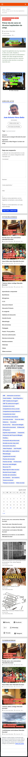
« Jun (3, 513)
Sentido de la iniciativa (9, 475)
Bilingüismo (5, 298)
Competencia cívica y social (11, 409)
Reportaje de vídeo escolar (11, 469)
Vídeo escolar (20, 483)
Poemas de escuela (9, 459)
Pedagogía (5, 328)
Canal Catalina (7, 398)
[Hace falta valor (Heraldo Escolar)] (14, 251)
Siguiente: (13, 141)
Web (3, 190)
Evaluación (21, 432)
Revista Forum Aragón (9, 472)
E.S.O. (5, 230)
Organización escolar (10, 131)
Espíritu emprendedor (9, 432)
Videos (16, 18)
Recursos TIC (7, 467)
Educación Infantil (11, 230)
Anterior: (14, 136)
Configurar (14, 753)
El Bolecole (20, 427)
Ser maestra (6, 477)
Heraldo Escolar (20, 233)
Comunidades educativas (10, 416)
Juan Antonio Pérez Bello (9, 31)
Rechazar (14, 750)
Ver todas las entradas (14, 126)
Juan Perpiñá (17, 448)
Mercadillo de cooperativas (11, 451)
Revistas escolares (7, 341)
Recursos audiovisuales (9, 335)
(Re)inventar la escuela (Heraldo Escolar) (13, 610)
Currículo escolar (8, 419)
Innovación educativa (9, 446)
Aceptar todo (14, 746)
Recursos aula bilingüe (9, 464)
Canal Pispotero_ (18, 398)
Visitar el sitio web (14, 123)
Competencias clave (9, 414)
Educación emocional (9, 427)
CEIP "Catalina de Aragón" (10, 401)
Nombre (4, 179)
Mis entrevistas (6, 325)
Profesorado (17, 461)
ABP (4, 395)
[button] (2, 4)
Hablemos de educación (8, 18)
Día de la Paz (6, 424)
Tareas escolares (8, 480)
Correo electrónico (7, 185)
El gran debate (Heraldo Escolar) (10, 586)
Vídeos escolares (7, 19)
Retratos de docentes (8, 338)
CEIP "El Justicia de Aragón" (11, 403)
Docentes (13, 422)
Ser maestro (15, 477)
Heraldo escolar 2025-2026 (11, 443)
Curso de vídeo (19, 419)
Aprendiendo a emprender (9, 291)
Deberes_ (6, 422)
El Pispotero (6, 430)
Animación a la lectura (13, 395)
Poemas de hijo (7, 461)
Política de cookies (19, 743)
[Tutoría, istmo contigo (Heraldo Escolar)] (14, 273)
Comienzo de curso (8, 406)
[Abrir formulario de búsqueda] (25, 4)
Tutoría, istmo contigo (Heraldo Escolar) (14, 527)
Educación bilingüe (17, 424)
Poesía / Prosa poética (8, 331)
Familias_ (5, 438)
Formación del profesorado (11, 440)
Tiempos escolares (8, 483)
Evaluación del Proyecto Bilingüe (12, 435)
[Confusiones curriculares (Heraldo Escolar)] (14, 720)
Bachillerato (6, 275)
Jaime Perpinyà (7, 448)
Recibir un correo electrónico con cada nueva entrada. (12, 205)
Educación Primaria (8, 232)
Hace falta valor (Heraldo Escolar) (13, 261)
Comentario (5, 159)
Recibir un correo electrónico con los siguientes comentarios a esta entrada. (12, 199)
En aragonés (5, 311)
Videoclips (5, 345)
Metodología (5, 321)
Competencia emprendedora (11, 411)
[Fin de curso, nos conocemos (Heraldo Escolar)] (14, 228)
